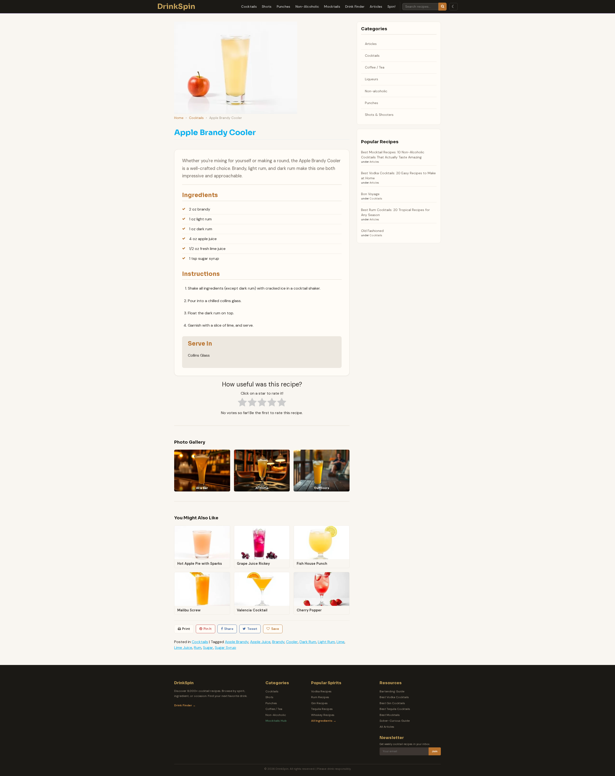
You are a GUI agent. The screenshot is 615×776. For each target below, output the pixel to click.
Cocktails (249, 6)
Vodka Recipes (321, 691)
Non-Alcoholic (307, 6)
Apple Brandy (236, 641)
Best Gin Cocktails (392, 703)
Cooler (292, 641)
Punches (283, 6)
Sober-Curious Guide (395, 721)
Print (186, 629)
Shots (266, 6)
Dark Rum (308, 641)
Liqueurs (371, 79)
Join (434, 751)
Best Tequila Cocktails (395, 709)
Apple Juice (260, 641)
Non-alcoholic (376, 91)
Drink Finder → (185, 705)
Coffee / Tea (374, 67)
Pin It (207, 629)
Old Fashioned (372, 231)
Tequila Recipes (322, 709)
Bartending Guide (392, 691)
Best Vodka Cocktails (394, 697)
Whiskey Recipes (322, 715)
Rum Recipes (320, 697)
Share (228, 629)
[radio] (242, 403)
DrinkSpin (176, 6)
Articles (376, 6)
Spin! (391, 6)
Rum (197, 647)
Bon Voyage (370, 194)
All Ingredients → (323, 721)
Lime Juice (183, 647)
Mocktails (332, 6)
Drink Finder (354, 6)
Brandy (278, 641)
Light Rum (326, 641)
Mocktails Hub (276, 721)
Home (179, 118)
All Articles (387, 727)
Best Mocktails (390, 715)
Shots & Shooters (379, 114)
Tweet (252, 629)
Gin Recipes (319, 703)
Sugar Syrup (225, 647)
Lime (340, 641)
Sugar (208, 647)
